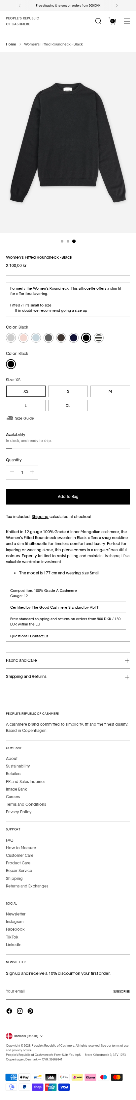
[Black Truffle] (61, 338)
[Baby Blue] (36, 338)
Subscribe (121, 991)
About (11, 758)
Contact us (39, 635)
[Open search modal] (98, 21)
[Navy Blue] (74, 338)
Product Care (18, 863)
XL (68, 405)
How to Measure (21, 848)
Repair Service (19, 870)
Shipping (40, 516)
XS (25, 391)
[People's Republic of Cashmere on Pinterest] (31, 1012)
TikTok (12, 937)
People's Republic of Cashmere (53, 1045)
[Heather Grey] (48, 338)
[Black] (86, 338)
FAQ (10, 840)
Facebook (15, 929)
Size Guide (24, 418)
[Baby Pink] (23, 338)
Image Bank (16, 789)
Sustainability (18, 766)
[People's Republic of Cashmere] (22, 21)
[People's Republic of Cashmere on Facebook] (10, 1012)
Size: (13, 380)
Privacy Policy (19, 812)
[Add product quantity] (32, 472)
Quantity (14, 460)
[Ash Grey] (11, 338)
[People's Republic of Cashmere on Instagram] (20, 1012)
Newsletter (15, 914)
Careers (13, 796)
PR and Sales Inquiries (25, 781)
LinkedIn (13, 944)
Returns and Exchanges (27, 886)
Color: (17, 327)
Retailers (13, 773)
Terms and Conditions (26, 804)
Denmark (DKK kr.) (26, 1036)
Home (11, 44)
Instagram (14, 921)
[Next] (116, 5)
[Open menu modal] (126, 21)
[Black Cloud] (99, 338)
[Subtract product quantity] (12, 472)
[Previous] (20, 5)
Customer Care (19, 855)
